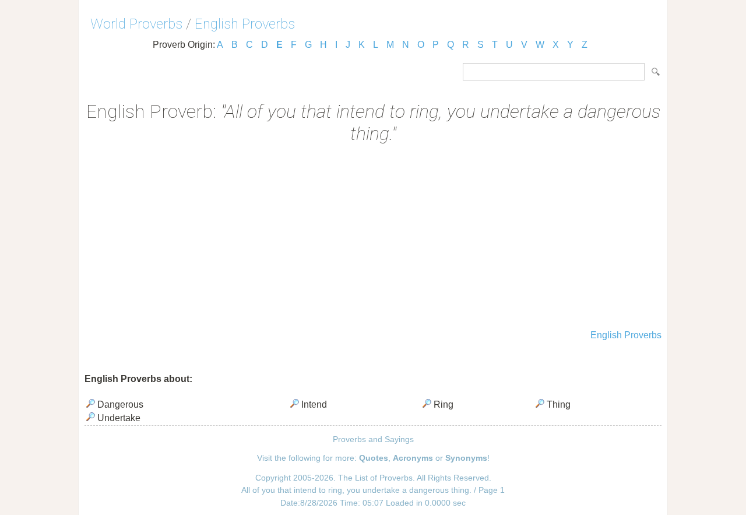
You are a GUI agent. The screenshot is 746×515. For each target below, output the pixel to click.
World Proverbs (136, 24)
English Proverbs (245, 24)
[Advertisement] (373, 238)
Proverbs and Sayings (373, 439)
